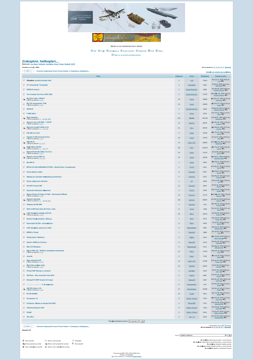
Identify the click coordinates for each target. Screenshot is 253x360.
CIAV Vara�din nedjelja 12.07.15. (39, 213)
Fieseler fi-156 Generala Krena (38, 137)
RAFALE (30, 109)
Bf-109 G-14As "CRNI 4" (36, 98)
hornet (219, 149)
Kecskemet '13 (32, 298)
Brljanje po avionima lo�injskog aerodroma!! (44, 177)
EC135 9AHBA (32, 294)
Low (191, 80)
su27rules (219, 100)
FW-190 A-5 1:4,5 (33, 133)
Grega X (192, 195)
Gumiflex (192, 271)
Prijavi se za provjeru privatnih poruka (127, 55)
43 (49, 119)
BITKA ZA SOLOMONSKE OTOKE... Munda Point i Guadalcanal (51, 167)
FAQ (94, 51)
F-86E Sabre (31, 113)
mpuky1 (219, 129)
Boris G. (219, 196)
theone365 (191, 303)
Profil (152, 51)
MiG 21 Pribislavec (34, 247)
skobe (219, 285)
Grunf (56, 64)
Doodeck (192, 172)
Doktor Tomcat (192, 298)
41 (44, 119)
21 (49, 201)
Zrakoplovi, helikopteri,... (40, 61)
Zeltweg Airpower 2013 (35, 308)
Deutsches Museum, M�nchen (39, 190)
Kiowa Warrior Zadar (34, 172)
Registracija (142, 51)
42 (46, 119)
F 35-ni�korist (47, 284)
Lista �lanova (114, 51)
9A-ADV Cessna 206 (34, 186)
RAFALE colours (33, 89)
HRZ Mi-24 (31, 142)
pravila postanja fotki (43, 80)
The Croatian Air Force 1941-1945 (39, 94)
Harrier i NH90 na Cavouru (37, 242)
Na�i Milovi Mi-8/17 (34, 147)
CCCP (73, 64)
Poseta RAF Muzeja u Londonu (39, 271)
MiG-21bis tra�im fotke (36, 265)
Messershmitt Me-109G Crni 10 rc (39, 152)
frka (219, 138)
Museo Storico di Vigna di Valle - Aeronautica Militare (47, 194)
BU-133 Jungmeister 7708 (36, 103)
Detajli (29, 312)
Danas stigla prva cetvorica (37, 181)
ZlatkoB (67, 64)
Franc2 (191, 190)
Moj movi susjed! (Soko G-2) (38, 127)
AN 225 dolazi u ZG (34, 288)
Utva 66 (29, 256)
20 (46, 201)
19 (44, 201)
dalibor (191, 237)
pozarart (192, 177)
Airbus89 (192, 232)
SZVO (219, 153)
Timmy (61, 64)
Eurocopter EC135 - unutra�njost (40, 223)
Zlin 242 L (30, 317)
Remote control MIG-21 (36, 156)
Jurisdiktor (49, 64)
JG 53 (192, 167)
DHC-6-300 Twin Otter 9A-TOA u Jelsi (41, 209)
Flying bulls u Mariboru (36, 237)
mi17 (219, 252)
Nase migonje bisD (34, 260)
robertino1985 (219, 158)
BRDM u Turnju (32, 232)
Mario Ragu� (219, 238)
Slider (219, 257)
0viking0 (42, 64)
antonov (192, 123)
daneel (219, 186)
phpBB (122, 353)
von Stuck (34, 64)
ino (192, 181)
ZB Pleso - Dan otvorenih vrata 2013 (40, 275)
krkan (192, 99)
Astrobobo (191, 85)
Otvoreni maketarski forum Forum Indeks (52, 71)
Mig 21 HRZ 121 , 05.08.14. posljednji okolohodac (45, 250)
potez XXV (191, 143)
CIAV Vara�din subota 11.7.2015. (39, 228)
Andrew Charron (137, 356)
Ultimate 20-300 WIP (34, 204)
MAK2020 (219, 86)
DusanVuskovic (191, 89)
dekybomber (191, 284)
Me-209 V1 (30, 162)
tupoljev (219, 267)
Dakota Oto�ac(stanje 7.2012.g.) (39, 219)
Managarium (191, 228)
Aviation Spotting (33, 199)
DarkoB (191, 266)
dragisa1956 (219, 304)
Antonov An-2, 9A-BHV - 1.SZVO (39, 122)
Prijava (160, 51)
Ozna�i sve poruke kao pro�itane (218, 72)
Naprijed (228, 67)
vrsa (219, 233)
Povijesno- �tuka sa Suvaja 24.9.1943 (41, 303)
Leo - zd (192, 317)
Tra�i (102, 51)
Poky (192, 128)
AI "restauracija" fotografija (37, 85)
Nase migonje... (33, 117)
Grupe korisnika (128, 51)
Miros (192, 214)
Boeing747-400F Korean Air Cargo (40, 280)
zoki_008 (219, 271)
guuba (219, 191)
